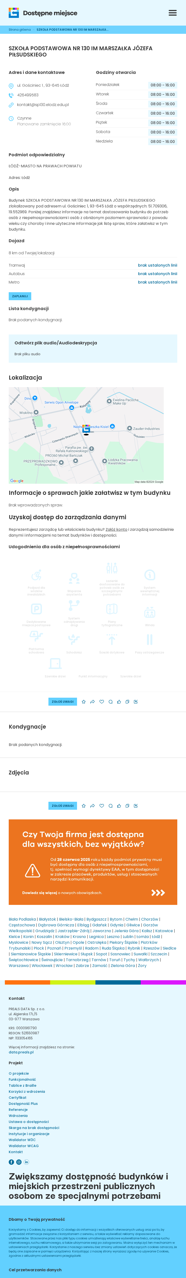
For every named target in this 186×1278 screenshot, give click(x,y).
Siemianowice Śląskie (31, 954)
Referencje (18, 1109)
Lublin (128, 936)
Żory (142, 965)
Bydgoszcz (96, 919)
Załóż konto (116, 529)
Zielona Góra (123, 965)
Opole (78, 942)
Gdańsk (99, 925)
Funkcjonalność (22, 1079)
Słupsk (87, 954)
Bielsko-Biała (71, 919)
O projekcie (19, 1073)
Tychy (129, 960)
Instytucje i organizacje (29, 1133)
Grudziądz (44, 931)
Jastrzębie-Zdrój (73, 931)
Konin (28, 936)
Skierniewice (66, 954)
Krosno (79, 936)
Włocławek (42, 965)
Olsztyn (62, 942)
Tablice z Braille (22, 1085)
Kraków (62, 936)
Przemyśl (73, 948)
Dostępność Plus (23, 1103)
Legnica (96, 936)
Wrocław (64, 965)
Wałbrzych (148, 960)
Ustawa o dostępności (29, 1121)
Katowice (164, 931)
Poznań (54, 948)
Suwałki (140, 954)
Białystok (47, 919)
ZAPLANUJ (20, 296)
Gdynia (116, 925)
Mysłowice (18, 942)
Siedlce (169, 948)
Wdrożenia (18, 1115)
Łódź (156, 936)
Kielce (14, 936)
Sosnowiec (120, 954)
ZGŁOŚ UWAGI (63, 702)
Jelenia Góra (126, 931)
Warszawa (19, 965)
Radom (92, 948)
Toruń (114, 960)
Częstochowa (22, 925)
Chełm (131, 919)
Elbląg (83, 925)
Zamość (100, 965)
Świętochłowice (23, 960)
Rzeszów (151, 948)
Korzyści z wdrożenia (27, 1091)
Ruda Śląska (113, 948)
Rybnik (134, 948)
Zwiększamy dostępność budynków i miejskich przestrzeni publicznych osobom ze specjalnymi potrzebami (88, 1185)
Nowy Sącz (41, 942)
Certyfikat (17, 1097)
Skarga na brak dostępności (34, 1127)
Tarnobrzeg (77, 960)
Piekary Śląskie (123, 942)
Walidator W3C (22, 1139)
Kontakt (17, 998)
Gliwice (133, 925)
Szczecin (159, 954)
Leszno (113, 936)
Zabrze (82, 965)
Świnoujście (52, 960)
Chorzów (149, 919)
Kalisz (147, 931)
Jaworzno (102, 931)
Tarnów (99, 960)
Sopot (101, 954)
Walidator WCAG (24, 1145)
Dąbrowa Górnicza (56, 925)
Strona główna (20, 30)
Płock (39, 948)
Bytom (116, 919)
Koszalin (44, 936)
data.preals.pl (21, 1052)
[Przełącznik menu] (172, 12)
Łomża (143, 936)
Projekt (16, 1063)
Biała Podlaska (22, 919)
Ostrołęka (96, 942)
